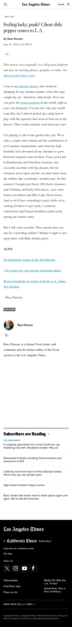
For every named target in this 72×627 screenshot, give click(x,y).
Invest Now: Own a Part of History (54, 590)
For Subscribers (11, 440)
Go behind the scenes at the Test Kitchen (29, 259)
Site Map (7, 554)
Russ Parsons (15, 39)
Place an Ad (10, 592)
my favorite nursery (26, 86)
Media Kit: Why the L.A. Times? (55, 582)
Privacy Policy (57, 616)
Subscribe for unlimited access (18, 549)
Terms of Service (43, 616)
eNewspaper (10, 580)
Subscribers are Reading (24, 433)
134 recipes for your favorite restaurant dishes (32, 270)
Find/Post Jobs (12, 586)
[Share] (7, 54)
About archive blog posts (19, 75)
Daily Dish (9, 17)
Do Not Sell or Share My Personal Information (40, 618)
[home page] (36, 4)
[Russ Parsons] (8, 325)
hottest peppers (30, 102)
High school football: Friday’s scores (24, 485)
